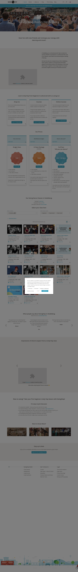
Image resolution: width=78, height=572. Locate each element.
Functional (36, 288)
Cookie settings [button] (30, 290)
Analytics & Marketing (44, 288)
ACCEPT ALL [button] (45, 290)
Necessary (30, 288)
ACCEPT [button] (38, 290)
